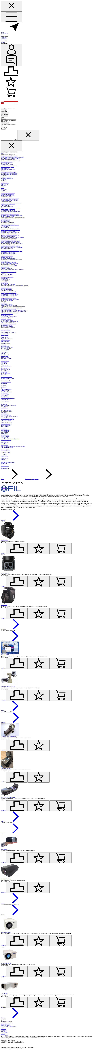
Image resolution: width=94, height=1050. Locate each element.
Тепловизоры (4, 191)
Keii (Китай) (3, 385)
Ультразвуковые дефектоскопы (8, 209)
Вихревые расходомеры (6, 289)
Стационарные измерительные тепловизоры (11, 202)
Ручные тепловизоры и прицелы (8, 262)
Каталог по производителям (7, 167)
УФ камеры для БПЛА (6, 319)
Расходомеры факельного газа (8, 296)
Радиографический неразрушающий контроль (11, 215)
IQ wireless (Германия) (6, 382)
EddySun (3, 353)
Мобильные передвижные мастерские (9, 312)
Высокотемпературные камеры (8, 204)
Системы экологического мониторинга (10, 299)
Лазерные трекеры (5, 226)
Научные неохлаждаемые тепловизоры (10, 197)
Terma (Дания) (4, 443)
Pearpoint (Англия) (5, 414)
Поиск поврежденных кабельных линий (10, 241)
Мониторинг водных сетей (7, 277)
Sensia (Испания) (4, 432)
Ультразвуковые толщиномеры (8, 210)
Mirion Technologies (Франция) (8, 398)
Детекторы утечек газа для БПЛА (8, 231)
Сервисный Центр (5, 41)
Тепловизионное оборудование (8, 154)
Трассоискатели (4, 270)
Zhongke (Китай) (4, 456)
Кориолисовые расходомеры (7, 290)
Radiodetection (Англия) (6, 422)
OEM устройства (5, 267)
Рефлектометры (4, 283)
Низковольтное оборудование (7, 254)
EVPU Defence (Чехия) (6, 358)
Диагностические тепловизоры (8, 193)
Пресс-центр (3, 39)
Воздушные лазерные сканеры (8, 223)
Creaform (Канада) (5, 341)
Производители (4, 36)
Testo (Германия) (4, 445)
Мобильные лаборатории (6, 162)
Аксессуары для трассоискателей (8, 272)
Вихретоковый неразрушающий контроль (10, 211)
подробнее (3, 553)
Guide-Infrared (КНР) (5, 373)
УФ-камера (3, 118)
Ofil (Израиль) (4, 404)
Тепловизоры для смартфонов (8, 195)
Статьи (2, 188)
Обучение (3, 170)
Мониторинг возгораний (6, 268)
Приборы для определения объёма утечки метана (12, 237)
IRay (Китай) (4, 383)
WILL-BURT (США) (5, 452)
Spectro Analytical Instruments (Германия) (10, 438)
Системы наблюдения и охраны (8, 159)
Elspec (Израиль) (4, 356)
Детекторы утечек (5, 114)
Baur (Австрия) (4, 333)
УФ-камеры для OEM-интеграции (9, 316)
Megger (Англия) (4, 396)
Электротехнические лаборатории (9, 305)
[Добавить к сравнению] (17, 548)
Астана (2, 32)
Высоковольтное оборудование (8, 244)
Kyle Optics (3, 386)
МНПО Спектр (4, 459)
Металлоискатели (5, 280)
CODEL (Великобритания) (7, 338)
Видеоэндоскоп (4, 115)
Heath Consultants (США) (6, 377)
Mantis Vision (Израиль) (6, 391)
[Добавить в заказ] (61, 548)
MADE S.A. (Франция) (6, 389)
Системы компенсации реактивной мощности (11, 251)
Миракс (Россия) (4, 458)
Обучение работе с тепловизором (8, 172)
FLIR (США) (4, 363)
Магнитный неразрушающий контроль (10, 214)
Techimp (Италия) (5, 442)
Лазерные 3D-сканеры (6, 218)
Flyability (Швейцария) (6, 365)
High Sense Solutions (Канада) (7, 378)
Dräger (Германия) (5, 346)
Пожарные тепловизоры (6, 196)
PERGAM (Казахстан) (6, 415)
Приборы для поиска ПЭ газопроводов (10, 235)
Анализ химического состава (7, 216)
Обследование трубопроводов (8, 284)
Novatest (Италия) (5, 401)
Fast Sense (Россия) (5, 361)
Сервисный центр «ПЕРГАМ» (8, 169)
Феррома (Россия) (5, 468)
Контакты (3, 42)
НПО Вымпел (4, 463)
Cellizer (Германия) (5, 337)
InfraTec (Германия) (5, 380)
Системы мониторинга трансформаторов (10, 246)
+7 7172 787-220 (4, 33)
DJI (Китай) (3, 344)
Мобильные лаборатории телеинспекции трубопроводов (14, 310)
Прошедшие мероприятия (7, 178)
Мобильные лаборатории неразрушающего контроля (13, 306)
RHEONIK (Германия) (6, 425)
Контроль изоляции (5, 279)
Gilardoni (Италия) (5, 370)
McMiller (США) (4, 393)
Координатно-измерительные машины (10, 225)
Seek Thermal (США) (5, 430)
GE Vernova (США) (5, 369)
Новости (3, 186)
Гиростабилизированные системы (8, 124)
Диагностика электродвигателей (8, 239)
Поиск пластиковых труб (6, 274)
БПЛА (2, 117)
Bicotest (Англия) (5, 335)
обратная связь (4, 43)
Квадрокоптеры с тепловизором (8, 323)
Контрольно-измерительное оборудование (10, 160)
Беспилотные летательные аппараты (9, 165)
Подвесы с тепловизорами (7, 326)
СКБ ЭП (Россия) (5, 466)
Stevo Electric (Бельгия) (6, 440)
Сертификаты (4, 181)
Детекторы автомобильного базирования (10, 230)
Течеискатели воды (5, 275)
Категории (3, 1019)
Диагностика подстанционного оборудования (11, 247)
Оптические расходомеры (7, 300)
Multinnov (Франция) (5, 399)
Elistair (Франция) (5, 354)
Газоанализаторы (5, 286)
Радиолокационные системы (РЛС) (9, 265)
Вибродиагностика (5, 220)
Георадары (3, 273)
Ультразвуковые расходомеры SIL (8, 291)
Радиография (4, 127)
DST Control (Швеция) (6, 348)
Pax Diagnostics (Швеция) (6, 411)
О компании (3, 37)
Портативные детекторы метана (8, 233)
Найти (15, 139)
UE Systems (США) (5, 450)
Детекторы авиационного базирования (10, 228)
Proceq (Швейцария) (5, 417)
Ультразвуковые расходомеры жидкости (10, 294)
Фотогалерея (4, 189)
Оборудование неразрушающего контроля (10, 158)
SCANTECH (4, 428)
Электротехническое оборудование (8, 120)
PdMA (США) (4, 412)
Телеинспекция (4, 278)
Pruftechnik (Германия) (6, 420)
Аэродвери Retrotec (5, 205)
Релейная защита (4, 249)
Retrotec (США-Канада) (6, 424)
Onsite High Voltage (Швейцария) (8, 405)
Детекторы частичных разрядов (8, 252)
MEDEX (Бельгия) (5, 394)
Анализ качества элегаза (6, 257)
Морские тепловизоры (6, 201)
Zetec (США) (4, 454)
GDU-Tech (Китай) (5, 368)
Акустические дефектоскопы (7, 222)
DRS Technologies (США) (6, 347)
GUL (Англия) (4, 374)
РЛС (2, 125)
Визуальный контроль (6, 212)
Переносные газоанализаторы (8, 236)
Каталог (2, 34)
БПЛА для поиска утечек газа (8, 322)
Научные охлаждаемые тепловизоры (9, 199)
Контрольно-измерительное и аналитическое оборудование (14, 285)
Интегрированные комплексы (8, 264)
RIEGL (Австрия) (5, 426)
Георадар (3, 128)
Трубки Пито (4, 302)
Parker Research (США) (6, 410)
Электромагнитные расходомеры (8, 298)
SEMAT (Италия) (5, 431)
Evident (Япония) (5, 357)
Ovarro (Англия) (4, 407)
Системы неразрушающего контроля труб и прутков (13, 217)
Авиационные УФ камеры (7, 317)
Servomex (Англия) (5, 435)
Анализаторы (4, 121)
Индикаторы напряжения (7, 256)
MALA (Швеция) (5, 390)
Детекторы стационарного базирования (10, 232)
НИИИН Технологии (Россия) (8, 462)
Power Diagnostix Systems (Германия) (9, 416)
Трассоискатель (4, 113)
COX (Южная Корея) (5, 340)
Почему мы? (3, 180)
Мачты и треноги (4, 123)
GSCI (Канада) (4, 372)
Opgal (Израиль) (4, 406)
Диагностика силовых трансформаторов (10, 242)
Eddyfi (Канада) (4, 352)
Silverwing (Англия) (5, 436)
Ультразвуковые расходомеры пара (9, 295)
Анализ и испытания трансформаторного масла (12, 243)
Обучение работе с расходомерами (9, 174)
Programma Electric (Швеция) (7, 419)
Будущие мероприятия (6, 176)
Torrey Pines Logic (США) (7, 447)
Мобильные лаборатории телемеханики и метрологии (13, 311)
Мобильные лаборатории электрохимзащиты (11, 307)
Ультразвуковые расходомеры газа (8, 293)
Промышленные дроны (6, 325)
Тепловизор (3, 110)
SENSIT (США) (4, 433)
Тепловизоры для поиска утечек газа (9, 200)
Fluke (2, 364)
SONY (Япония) (4, 437)
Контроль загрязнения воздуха (8, 327)
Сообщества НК (4, 184)
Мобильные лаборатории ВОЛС (8, 309)
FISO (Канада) (4, 362)
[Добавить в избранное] (39, 548)
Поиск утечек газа (5, 163)
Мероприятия (4, 38)
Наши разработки (5, 183)
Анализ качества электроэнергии (8, 253)
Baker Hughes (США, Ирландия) (8, 332)
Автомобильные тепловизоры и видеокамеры (11, 259)
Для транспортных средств (7, 320)
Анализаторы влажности (6, 288)
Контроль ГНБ (4, 281)
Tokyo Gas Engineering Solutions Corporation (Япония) (13, 446)
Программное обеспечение (7, 206)
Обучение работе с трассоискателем (9, 173)
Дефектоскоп (4, 111)
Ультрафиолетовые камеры (7, 164)
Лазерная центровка (5, 221)
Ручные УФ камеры (5, 315)
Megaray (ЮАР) (4, 395)
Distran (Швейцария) (5, 343)
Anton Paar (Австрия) (5, 330)
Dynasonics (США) (5, 349)
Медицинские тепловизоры (7, 194)
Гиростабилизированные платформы (9, 263)
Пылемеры (3, 301)
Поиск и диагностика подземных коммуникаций (12, 157)
